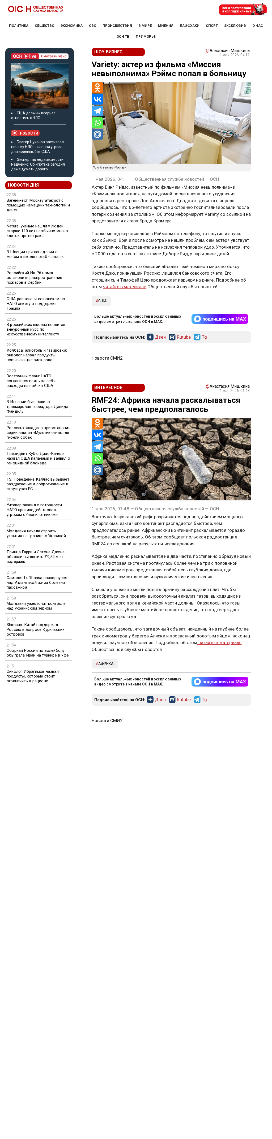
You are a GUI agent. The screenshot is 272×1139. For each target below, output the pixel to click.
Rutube (184, 337)
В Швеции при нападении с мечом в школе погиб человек (35, 254)
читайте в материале (124, 286)
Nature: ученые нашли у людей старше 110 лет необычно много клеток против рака (37, 231)
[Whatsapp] (97, 122)
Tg (204, 337)
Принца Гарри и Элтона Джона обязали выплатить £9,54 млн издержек (36, 557)
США (102, 301)
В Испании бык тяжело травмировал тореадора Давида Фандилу (38, 406)
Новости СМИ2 (107, 358)
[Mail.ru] (97, 134)
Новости (29, 133)
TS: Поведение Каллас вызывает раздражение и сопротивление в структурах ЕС (38, 484)
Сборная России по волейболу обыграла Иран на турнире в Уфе (38, 653)
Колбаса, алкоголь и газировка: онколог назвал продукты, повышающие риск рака (37, 355)
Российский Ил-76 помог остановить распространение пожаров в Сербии (34, 277)
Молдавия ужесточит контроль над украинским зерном (36, 606)
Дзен (160, 337)
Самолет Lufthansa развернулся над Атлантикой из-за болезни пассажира (37, 582)
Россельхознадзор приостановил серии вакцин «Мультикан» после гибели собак (38, 432)
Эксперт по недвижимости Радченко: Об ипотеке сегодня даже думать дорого (38, 164)
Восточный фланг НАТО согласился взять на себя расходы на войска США (31, 381)
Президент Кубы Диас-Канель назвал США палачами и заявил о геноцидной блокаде (38, 458)
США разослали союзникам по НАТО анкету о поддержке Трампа (36, 303)
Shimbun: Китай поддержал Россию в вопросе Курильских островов (35, 629)
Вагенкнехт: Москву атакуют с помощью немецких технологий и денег (38, 205)
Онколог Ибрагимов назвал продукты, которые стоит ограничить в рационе (33, 676)
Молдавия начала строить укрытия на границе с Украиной (36, 533)
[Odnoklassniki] (97, 87)
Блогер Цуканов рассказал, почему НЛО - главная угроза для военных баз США (38, 147)
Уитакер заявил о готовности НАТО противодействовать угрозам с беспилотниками (34, 510)
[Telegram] (97, 111)
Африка (106, 664)
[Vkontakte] (97, 99)
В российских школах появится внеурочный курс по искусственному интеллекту (36, 329)
